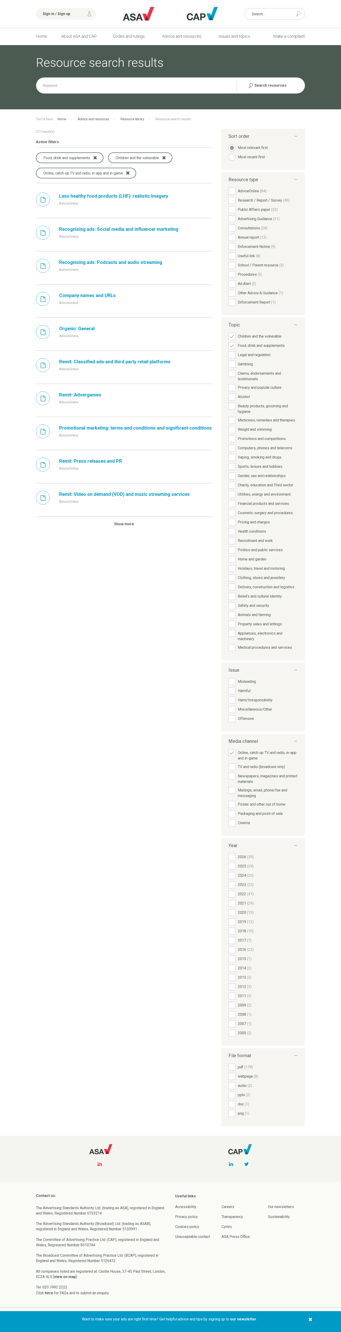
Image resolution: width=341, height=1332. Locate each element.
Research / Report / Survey (264, 200)
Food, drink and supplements (261, 345)
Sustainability (279, 1217)
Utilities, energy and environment (264, 494)
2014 (244, 968)
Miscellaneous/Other (255, 709)
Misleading (247, 681)
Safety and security (253, 605)
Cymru (227, 1226)
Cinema (244, 823)
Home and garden (252, 559)
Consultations (252, 228)
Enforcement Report (257, 302)
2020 (246, 912)
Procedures (250, 274)
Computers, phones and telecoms (265, 448)
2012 (244, 986)
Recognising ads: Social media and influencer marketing (118, 229)
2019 (246, 922)
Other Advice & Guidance (260, 293)
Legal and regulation (254, 355)
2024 (246, 875)
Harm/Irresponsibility (255, 700)
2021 (246, 903)
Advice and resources (181, 36)
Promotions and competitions (262, 439)
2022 (246, 894)
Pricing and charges (254, 522)
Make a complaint (289, 36)
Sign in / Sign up (56, 14)
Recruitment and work (255, 540)
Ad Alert (247, 284)
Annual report (252, 237)
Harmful (244, 691)
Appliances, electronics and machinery (260, 636)
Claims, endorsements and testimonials (259, 376)
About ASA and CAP (79, 36)
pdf (245, 1067)
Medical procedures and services (265, 647)
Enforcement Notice (256, 246)
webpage (248, 1076)
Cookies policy (187, 1226)
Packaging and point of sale (260, 813)
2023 (246, 885)
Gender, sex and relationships (262, 476)
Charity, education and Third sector (265, 485)
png (243, 1113)
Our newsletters (281, 1207)
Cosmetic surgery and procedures (265, 513)
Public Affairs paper (258, 209)
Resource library (132, 119)
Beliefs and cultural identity (260, 596)
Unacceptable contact (192, 1236)
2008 (244, 1014)
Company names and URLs (87, 295)
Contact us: (46, 1195)
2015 (244, 959)
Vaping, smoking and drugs (259, 457)
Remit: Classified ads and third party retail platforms (114, 361)
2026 (246, 857)
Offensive (246, 718)
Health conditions (252, 531)
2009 (244, 1005)
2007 (244, 1024)
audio (245, 1085)
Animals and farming (254, 615)
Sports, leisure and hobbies (260, 466)
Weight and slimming (255, 429)
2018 (246, 931)
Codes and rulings (129, 36)
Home (41, 36)
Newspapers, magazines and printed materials (267, 779)
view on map (65, 1277)
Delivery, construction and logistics (266, 587)
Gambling (245, 364)
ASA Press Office (236, 1236)
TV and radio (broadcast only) (261, 767)
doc (243, 1104)
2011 (244, 996)
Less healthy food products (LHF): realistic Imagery (113, 196)
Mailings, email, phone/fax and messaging (262, 793)
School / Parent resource (261, 265)
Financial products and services (263, 503)
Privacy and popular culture (259, 387)
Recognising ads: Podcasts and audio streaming (110, 262)
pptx (244, 1095)
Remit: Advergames (80, 395)
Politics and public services (260, 550)
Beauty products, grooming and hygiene (263, 409)
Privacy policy (186, 1217)
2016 (246, 949)
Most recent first (251, 157)
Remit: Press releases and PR (90, 461)
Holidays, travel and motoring (261, 568)
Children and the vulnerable (259, 336)
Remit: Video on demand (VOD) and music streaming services (124, 494)
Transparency (232, 1217)
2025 (246, 866)
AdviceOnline (252, 191)
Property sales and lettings (260, 624)
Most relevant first (253, 148)
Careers (228, 1207)
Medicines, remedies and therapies (266, 420)
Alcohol (244, 397)
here (49, 1293)
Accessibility (185, 1207)
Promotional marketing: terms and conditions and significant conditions (135, 428)
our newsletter (243, 1319)
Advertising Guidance (259, 219)
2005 (244, 1033)
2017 (244, 940)
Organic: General (77, 328)
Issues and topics (234, 36)
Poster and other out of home (261, 804)
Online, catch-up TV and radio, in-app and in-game (267, 755)
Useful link (249, 256)
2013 (244, 977)
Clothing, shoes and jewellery (261, 578)
